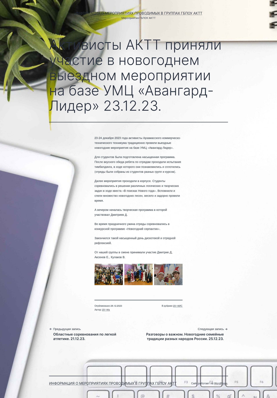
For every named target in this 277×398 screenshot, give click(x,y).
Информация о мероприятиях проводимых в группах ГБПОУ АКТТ (138, 13)
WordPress (220, 383)
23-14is (106, 309)
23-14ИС (178, 305)
